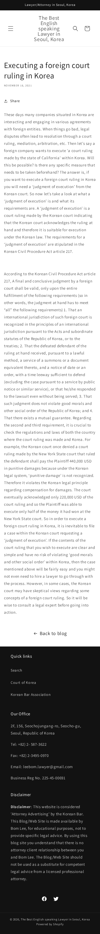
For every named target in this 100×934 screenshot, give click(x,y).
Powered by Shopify (50, 924)
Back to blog (53, 633)
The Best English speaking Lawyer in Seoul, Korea (55, 919)
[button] (11, 28)
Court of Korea (23, 682)
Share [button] (15, 100)
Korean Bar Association (31, 694)
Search (16, 670)
